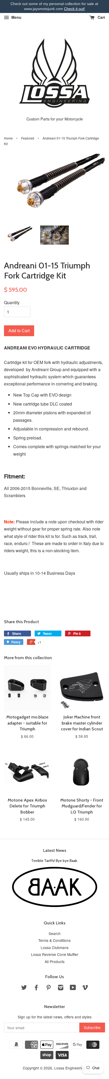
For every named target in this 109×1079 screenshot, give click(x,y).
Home (8, 138)
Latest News (54, 850)
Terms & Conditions (54, 940)
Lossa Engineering (69, 1068)
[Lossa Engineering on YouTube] (73, 988)
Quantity (12, 302)
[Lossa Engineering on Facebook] (36, 988)
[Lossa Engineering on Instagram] (60, 988)
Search (55, 933)
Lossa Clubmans (55, 947)
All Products (55, 961)
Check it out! (74, 9)
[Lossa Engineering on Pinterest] (48, 988)
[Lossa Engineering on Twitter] (24, 988)
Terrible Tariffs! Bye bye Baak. (54, 860)
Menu (15, 17)
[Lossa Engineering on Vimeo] (85, 988)
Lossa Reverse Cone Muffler (54, 954)
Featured (27, 138)
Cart (101, 17)
